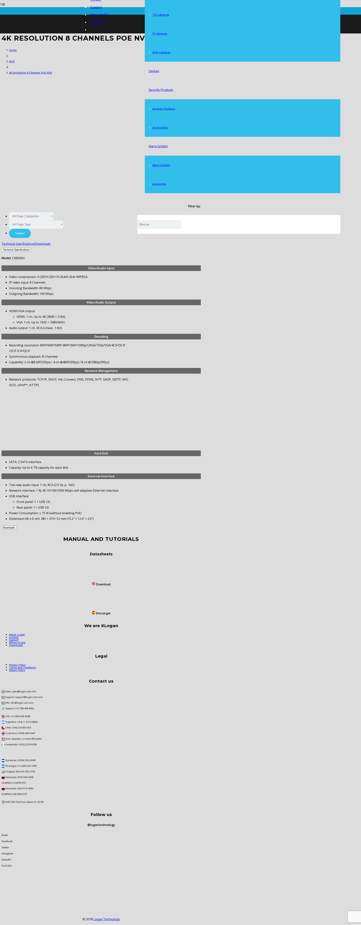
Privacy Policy (17, 665)
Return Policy (17, 670)
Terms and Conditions (22, 667)
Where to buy (17, 642)
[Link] (9, 576)
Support (14, 640)
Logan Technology (106, 919)
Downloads (16, 645)
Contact (14, 637)
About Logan (17, 634)
